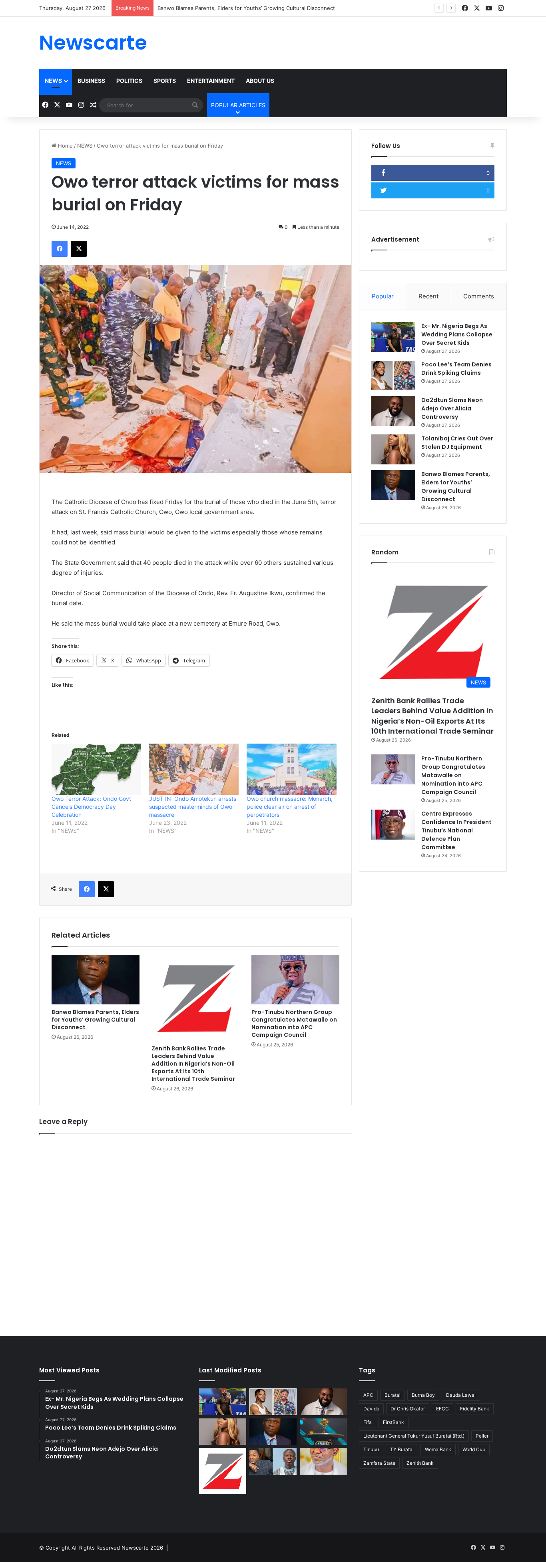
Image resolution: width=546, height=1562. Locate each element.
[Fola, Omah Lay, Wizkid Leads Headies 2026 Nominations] (323, 1431)
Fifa (367, 1422)
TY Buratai (402, 1449)
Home (64, 145)
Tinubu (371, 1449)
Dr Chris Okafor (408, 1409)
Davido (371, 1409)
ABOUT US (260, 80)
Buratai (393, 1395)
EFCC (442, 1409)
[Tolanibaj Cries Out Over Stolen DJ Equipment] (393, 449)
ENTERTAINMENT (211, 80)
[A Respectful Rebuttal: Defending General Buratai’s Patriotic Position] (323, 1461)
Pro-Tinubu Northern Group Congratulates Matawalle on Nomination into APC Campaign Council (294, 1023)
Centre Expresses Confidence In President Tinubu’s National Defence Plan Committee (456, 830)
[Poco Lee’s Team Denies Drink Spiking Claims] (393, 375)
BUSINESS (91, 80)
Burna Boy (423, 1395)
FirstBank (393, 1422)
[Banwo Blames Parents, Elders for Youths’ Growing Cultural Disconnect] (95, 979)
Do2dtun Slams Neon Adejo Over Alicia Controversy (452, 408)
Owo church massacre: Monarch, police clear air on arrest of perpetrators (290, 806)
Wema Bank (438, 1449)
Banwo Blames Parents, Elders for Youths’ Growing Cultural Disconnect (246, 8)
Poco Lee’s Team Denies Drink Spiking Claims (456, 368)
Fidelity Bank (474, 1409)
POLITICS (129, 80)
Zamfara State (379, 1463)
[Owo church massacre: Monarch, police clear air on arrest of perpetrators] (291, 769)
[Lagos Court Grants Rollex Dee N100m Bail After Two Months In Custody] (273, 1461)
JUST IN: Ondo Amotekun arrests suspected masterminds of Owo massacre (192, 806)
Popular (383, 296)
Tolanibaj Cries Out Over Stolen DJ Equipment (457, 442)
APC (368, 1395)
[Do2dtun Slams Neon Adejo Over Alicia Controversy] (393, 411)
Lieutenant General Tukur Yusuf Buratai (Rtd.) (413, 1436)
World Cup (473, 1449)
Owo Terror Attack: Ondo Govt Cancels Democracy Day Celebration (91, 806)
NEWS (53, 80)
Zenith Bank (420, 1463)
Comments (478, 296)
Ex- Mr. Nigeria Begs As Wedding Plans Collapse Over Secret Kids (456, 334)
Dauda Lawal (461, 1395)
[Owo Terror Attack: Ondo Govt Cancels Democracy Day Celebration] (96, 769)
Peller (482, 1436)
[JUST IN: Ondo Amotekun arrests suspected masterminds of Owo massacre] (194, 769)
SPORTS (164, 80)
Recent (428, 296)
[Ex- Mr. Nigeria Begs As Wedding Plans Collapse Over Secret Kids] (393, 337)
